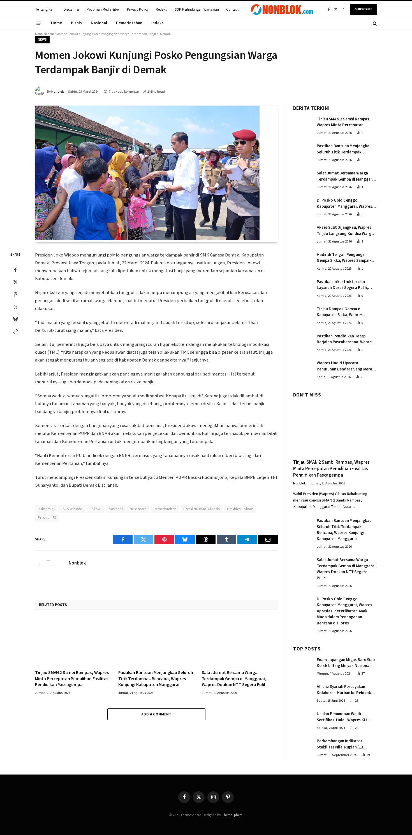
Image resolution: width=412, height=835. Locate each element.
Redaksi (162, 9)
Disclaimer (71, 9)
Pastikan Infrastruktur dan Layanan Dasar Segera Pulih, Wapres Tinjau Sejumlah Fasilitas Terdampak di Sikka (346, 285)
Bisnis (76, 23)
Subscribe (363, 9)
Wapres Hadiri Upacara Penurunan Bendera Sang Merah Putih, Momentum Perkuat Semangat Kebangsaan (345, 366)
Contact (232, 9)
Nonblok (57, 91)
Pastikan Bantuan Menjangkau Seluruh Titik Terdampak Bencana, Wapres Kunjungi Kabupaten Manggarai (155, 679)
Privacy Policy (138, 9)
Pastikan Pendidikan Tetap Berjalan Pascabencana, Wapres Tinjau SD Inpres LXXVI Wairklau (345, 339)
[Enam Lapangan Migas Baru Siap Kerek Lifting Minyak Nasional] (302, 665)
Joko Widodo (72, 509)
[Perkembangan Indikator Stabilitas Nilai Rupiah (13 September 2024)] (302, 747)
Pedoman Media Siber (103, 9)
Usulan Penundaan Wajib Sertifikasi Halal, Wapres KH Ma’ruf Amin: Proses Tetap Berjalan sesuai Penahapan (342, 717)
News (42, 39)
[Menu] (38, 23)
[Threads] (15, 306)
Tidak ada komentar (123, 91)
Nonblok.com (44, 34)
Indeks (157, 23)
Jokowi (95, 509)
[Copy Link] (15, 331)
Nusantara (138, 509)
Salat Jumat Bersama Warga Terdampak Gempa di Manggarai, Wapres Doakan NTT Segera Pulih (234, 679)
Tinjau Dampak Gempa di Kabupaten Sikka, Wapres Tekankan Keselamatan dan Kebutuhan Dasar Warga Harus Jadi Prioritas (344, 312)
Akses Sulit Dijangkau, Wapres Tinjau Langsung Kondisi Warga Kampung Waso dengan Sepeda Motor (345, 231)
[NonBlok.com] (282, 9)
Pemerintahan (129, 23)
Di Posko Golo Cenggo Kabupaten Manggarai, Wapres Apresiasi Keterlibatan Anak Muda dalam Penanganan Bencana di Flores (344, 203)
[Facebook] (15, 269)
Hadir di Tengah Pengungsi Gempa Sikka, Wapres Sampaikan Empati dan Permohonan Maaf (346, 258)
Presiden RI (47, 517)
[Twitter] (15, 282)
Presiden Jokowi (240, 509)
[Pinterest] (15, 294)
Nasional (99, 23)
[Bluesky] (15, 319)
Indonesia (46, 509)
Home (56, 23)
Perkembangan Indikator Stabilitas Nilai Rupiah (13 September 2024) (340, 744)
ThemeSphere (232, 815)
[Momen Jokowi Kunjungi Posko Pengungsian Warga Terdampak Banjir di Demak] (147, 239)
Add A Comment (156, 714)
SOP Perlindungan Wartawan (197, 9)
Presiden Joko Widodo (201, 509)
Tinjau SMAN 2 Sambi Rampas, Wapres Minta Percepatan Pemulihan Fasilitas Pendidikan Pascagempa (72, 679)
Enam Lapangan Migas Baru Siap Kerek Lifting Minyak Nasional (346, 663)
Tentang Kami (45, 9)
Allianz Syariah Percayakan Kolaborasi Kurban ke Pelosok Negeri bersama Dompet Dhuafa (346, 690)
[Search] (374, 23)
